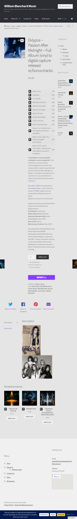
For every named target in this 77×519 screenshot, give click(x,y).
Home (8, 26)
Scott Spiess (42, 291)
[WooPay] (41, 277)
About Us (14, 19)
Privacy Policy (9, 505)
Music (13, 26)
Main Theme (66, 59)
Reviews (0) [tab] (8, 328)
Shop (6, 19)
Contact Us (27, 19)
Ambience (65, 52)
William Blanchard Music (20, 6)
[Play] (30, 91)
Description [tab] (8, 322)
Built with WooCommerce (24, 505)
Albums (19, 26)
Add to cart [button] (11, 418)
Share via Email (48, 309)
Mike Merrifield (42, 288)
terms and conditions (34, 267)
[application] (30, 91)
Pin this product (35, 309)
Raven (30, 196)
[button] (22, 40)
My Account (46, 19)
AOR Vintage (35, 286)
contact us (31, 181)
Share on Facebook (23, 310)
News (36, 19)
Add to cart (42, 257)
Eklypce (35, 288)
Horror (67, 56)
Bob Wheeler (44, 286)
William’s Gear (17, 470)
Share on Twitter (10, 309)
